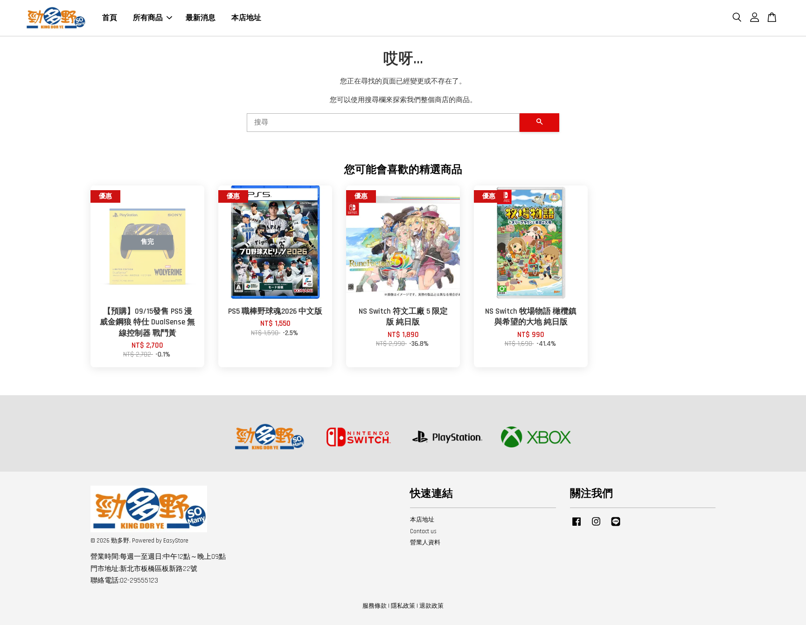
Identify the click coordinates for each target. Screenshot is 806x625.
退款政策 (431, 606)
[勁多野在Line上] (615, 526)
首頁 (109, 18)
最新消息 (200, 18)
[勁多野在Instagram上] (596, 526)
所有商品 (148, 18)
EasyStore (175, 540)
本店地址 (246, 18)
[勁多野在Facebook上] (576, 526)
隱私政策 (403, 606)
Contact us (423, 531)
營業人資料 (425, 542)
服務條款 (374, 606)
